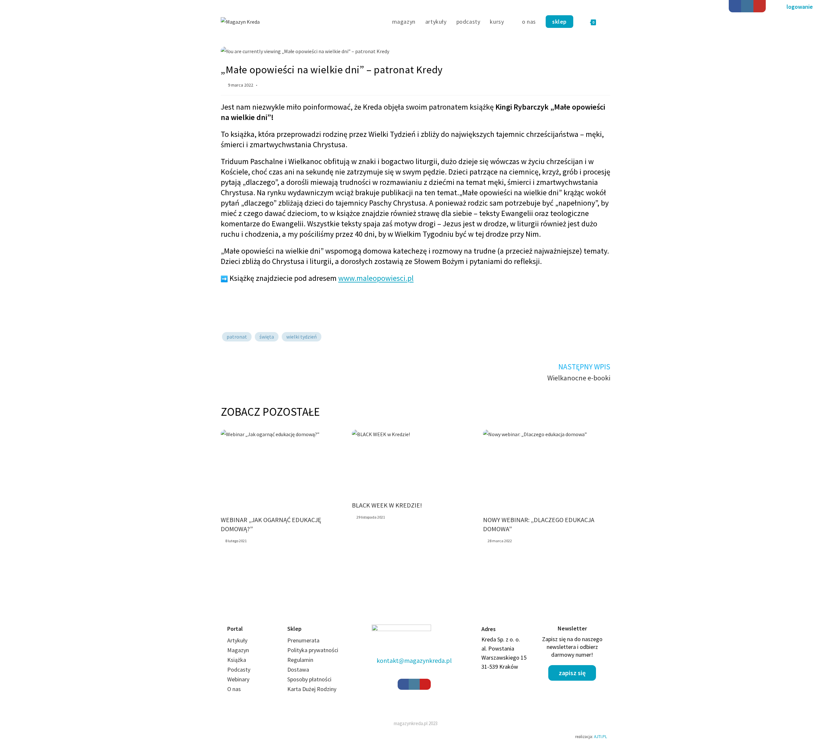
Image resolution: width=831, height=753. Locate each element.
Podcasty (238, 669)
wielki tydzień (301, 336)
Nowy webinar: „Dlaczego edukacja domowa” (538, 524)
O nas (234, 689)
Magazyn (238, 650)
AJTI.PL (600, 736)
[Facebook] (735, 6)
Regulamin (300, 659)
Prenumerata (303, 640)
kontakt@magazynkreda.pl (414, 660)
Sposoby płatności (309, 679)
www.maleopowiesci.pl (376, 278)
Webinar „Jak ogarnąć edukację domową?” (271, 524)
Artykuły (237, 640)
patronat (237, 336)
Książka (236, 659)
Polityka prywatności (312, 650)
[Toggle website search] (608, 22)
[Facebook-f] (403, 684)
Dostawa (298, 669)
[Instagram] (747, 6)
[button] (800, 7)
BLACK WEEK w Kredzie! (387, 505)
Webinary (238, 679)
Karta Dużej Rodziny (311, 689)
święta (266, 336)
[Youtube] (759, 6)
